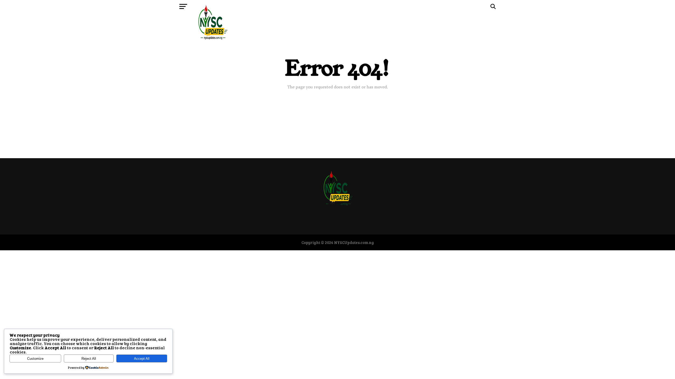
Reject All (88, 359)
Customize (35, 359)
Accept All (142, 359)
